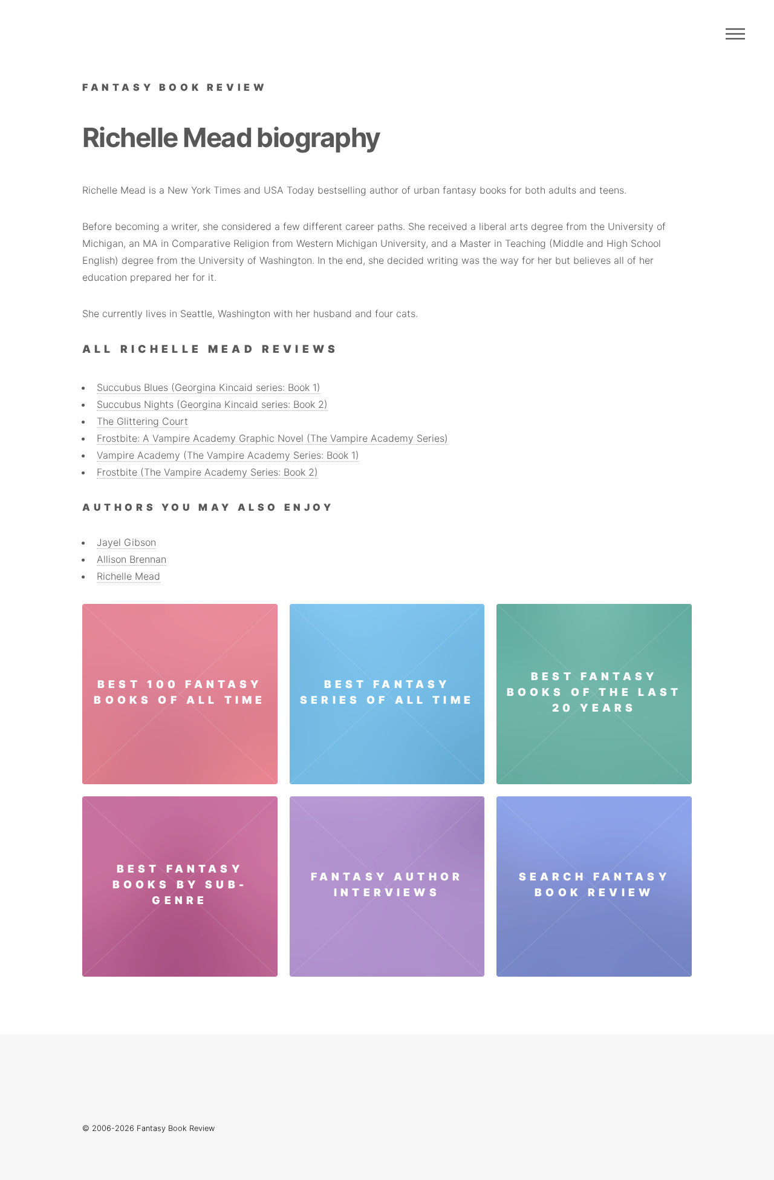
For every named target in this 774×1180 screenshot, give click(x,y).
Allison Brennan (131, 559)
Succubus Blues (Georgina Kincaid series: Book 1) (208, 387)
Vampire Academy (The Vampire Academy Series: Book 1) (228, 455)
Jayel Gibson (126, 542)
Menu (735, 33)
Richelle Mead (128, 576)
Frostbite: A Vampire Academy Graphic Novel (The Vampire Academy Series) (272, 438)
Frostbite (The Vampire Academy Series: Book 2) (207, 472)
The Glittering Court (142, 421)
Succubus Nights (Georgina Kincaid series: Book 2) (212, 404)
